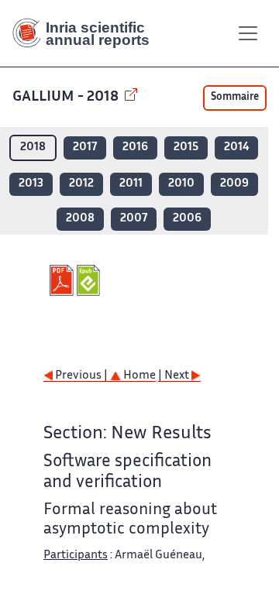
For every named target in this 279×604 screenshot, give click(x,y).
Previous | (81, 376)
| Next (174, 376)
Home (138, 376)
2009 (234, 184)
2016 (135, 147)
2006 (187, 219)
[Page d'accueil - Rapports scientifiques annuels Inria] (86, 33)
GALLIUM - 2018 (67, 97)
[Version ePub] (90, 280)
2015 (186, 147)
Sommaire (235, 97)
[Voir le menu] (248, 33)
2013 (31, 184)
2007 (133, 219)
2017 (85, 147)
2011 (131, 184)
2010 (181, 184)
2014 (236, 147)
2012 (81, 184)
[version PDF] (63, 280)
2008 (80, 219)
